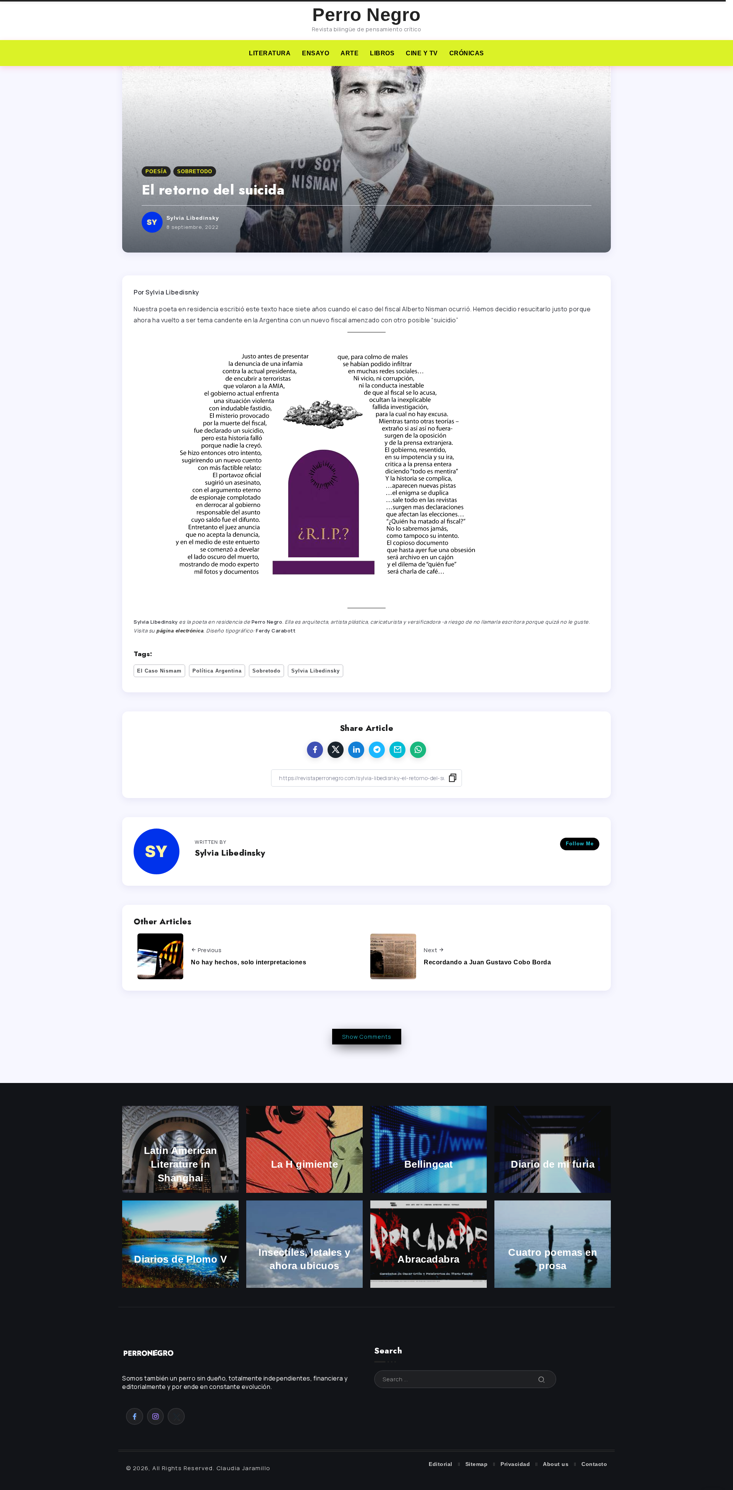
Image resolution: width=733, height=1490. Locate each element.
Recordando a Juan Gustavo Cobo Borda (487, 962)
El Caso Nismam (159, 671)
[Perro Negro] (149, 1352)
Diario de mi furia (552, 1164)
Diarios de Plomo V (180, 1259)
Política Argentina (217, 671)
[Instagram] (155, 1416)
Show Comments (366, 1036)
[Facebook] (134, 1416)
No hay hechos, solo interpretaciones (248, 962)
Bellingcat (428, 1164)
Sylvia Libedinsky (192, 218)
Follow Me (580, 843)
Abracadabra (428, 1259)
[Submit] (541, 1379)
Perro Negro (366, 15)
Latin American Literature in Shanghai (180, 1164)
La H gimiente (304, 1164)
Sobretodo (266, 671)
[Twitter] (176, 1416)
